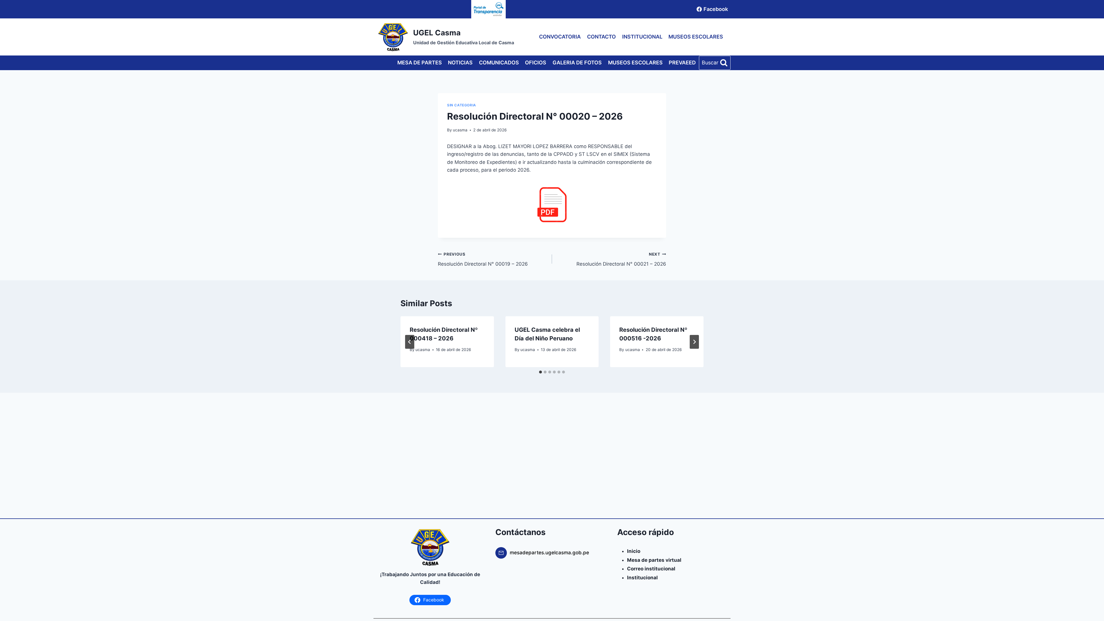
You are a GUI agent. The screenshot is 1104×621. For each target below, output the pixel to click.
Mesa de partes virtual (654, 560)
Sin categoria (461, 105)
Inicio (633, 551)
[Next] (694, 342)
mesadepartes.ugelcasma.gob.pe (549, 552)
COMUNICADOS (499, 63)
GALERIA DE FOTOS (577, 63)
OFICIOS (535, 63)
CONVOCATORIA (560, 37)
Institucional (642, 577)
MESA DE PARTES (419, 63)
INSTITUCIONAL (642, 37)
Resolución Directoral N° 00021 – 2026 (621, 259)
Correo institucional (651, 569)
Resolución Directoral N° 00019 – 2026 (483, 259)
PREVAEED (682, 63)
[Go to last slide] (409, 342)
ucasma (460, 130)
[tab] (540, 372)
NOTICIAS (460, 63)
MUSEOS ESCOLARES (695, 37)
